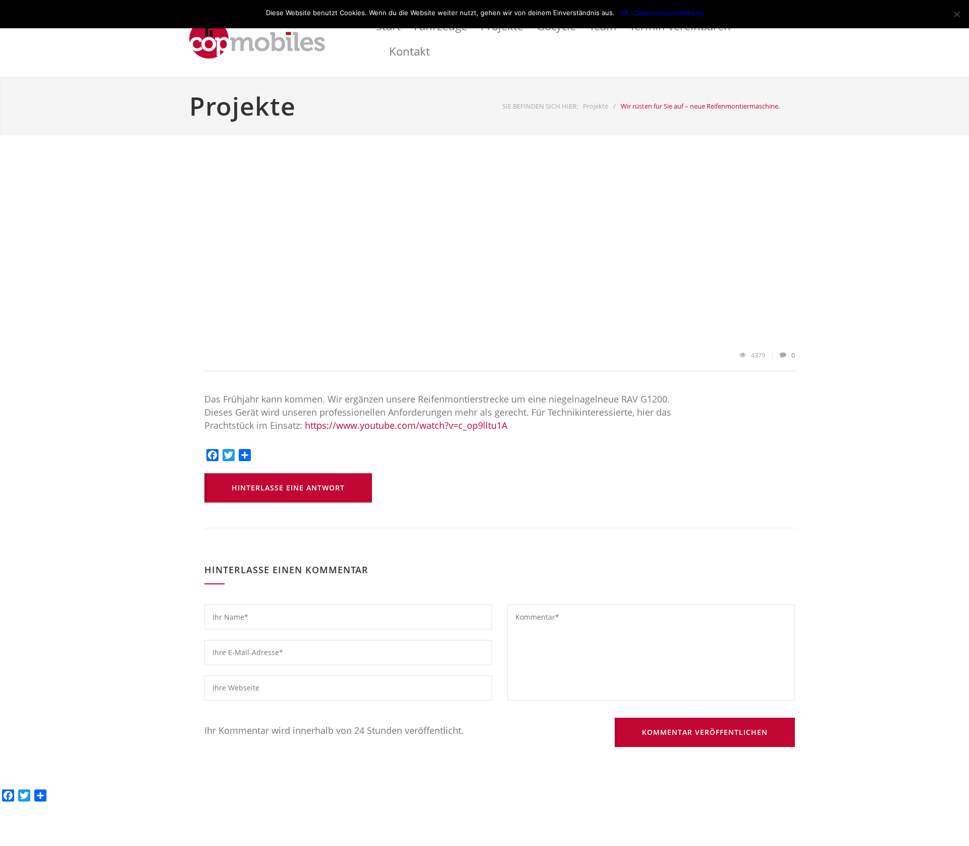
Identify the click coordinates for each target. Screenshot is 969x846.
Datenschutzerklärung (669, 13)
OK (624, 13)
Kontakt (409, 51)
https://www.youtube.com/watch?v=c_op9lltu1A (406, 425)
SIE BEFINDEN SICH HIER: (540, 106)
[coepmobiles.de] (282, 38)
